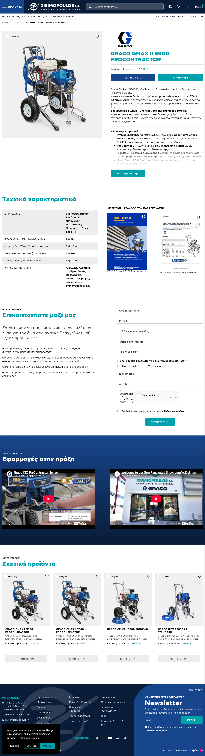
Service (41, 707)
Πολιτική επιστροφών (113, 702)
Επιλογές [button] (31, 746)
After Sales (43, 723)
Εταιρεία (74, 697)
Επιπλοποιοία (20, 22)
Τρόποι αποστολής (79, 716)
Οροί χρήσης (108, 697)
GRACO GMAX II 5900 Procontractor (49, 22)
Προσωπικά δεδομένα (75, 709)
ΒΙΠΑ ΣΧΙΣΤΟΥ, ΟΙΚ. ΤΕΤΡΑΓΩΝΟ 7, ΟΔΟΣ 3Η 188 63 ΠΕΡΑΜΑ (15, 706)
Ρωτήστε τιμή (180, 77)
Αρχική (5, 22)
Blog (104, 716)
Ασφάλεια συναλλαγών (108, 709)
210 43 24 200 (133, 77)
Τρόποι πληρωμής (79, 721)
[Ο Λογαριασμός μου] (187, 7)
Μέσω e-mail (128, 366)
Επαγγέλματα (44, 697)
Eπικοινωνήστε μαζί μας (112, 723)
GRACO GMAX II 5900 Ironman (127, 629)
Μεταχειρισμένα (46, 702)
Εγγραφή (192, 720)
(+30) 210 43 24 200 (17, 714)
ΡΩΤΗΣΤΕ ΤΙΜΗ (160, 422)
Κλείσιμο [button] (14, 746)
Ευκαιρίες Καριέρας (80, 702)
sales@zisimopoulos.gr (17, 719)
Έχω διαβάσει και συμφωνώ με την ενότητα (152, 411)
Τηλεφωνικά (155, 366)
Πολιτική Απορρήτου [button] (29, 738)
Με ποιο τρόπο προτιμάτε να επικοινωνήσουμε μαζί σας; (151, 361)
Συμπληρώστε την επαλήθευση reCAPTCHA (126, 397)
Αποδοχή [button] (47, 746)
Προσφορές (44, 712)
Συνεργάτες (44, 717)
